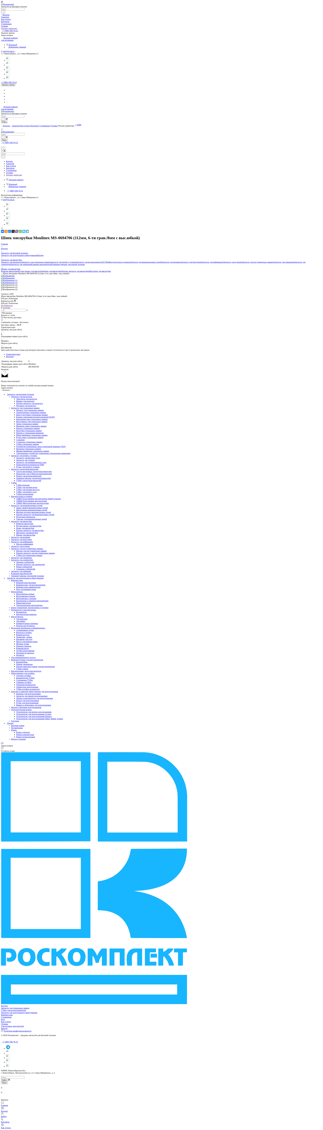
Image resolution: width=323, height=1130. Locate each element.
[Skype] (23, 231)
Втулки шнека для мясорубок (30, 271)
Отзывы (4, 1024)
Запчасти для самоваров (283, 262)
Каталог (4, 1006)
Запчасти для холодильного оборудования (19, 255)
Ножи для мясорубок (52, 271)
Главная (4, 1105)
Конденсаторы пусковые (119, 262)
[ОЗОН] (8, 69)
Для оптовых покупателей (12, 1026)
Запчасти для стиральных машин (36, 262)
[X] (13, 231)
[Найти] (3, 12)
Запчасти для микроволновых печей (146, 262)
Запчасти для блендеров (191, 262)
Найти (4, 1080)
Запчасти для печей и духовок (63, 262)
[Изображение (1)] (9, 280)
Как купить (6, 1022)
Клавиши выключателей (41, 264)
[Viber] (16, 231)
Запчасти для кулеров (232, 262)
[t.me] (8, 77)
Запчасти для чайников (21, 264)
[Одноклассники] (6, 231)
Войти (4, 1116)
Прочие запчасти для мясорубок (75, 271)
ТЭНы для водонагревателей (13, 1010)
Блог (3, 1019)
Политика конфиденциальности (17, 1031)
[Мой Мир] (9, 231)
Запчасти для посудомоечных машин (257, 262)
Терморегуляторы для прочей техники (68, 264)
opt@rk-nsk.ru (9, 51)
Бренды (4, 1028)
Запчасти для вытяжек (171, 262)
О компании (6, 1017)
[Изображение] (8, 276)
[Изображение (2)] (9, 283)
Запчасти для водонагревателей (89, 262)
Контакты (5, 1122)
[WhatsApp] (8, 65)
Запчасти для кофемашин (212, 262)
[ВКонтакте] (2, 231)
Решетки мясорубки (9, 271)
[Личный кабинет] (2, 145)
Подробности (7, 305)
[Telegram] (8, 60)
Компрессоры (7, 1015)
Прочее (40, 255)
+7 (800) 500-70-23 (10, 31)
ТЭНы (106, 262)
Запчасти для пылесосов (11, 262)
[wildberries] (8, 74)
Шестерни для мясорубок (100, 271)
